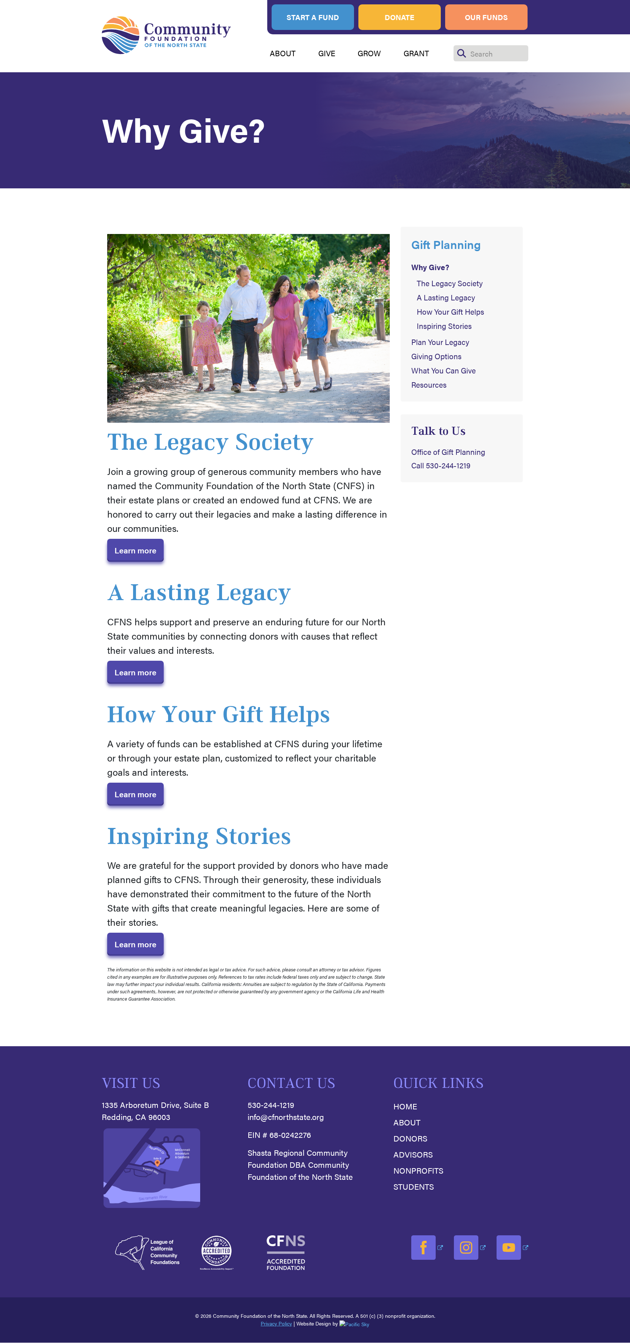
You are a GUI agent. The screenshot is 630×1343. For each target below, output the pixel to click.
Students (413, 1186)
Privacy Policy (276, 1323)
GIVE (326, 53)
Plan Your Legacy (440, 342)
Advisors (413, 1154)
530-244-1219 (271, 1104)
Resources (429, 384)
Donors (410, 1138)
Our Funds (486, 17)
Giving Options (436, 356)
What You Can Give (443, 370)
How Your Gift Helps (450, 311)
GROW (369, 53)
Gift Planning (446, 244)
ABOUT (283, 53)
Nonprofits (418, 1170)
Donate (399, 17)
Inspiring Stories (444, 326)
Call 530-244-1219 (440, 465)
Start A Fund (313, 17)
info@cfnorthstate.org (286, 1116)
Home (405, 1106)
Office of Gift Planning (448, 451)
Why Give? (430, 267)
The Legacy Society (450, 283)
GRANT (416, 53)
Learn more (135, 550)
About (406, 1122)
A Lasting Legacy (446, 297)
